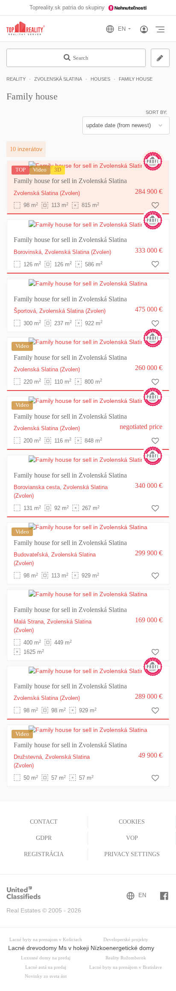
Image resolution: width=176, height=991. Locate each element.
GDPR (44, 838)
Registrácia (44, 854)
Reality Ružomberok (126, 958)
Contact (44, 822)
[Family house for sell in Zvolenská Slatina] (88, 165)
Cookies (132, 822)
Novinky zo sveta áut (46, 976)
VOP (132, 838)
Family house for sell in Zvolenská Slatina (70, 180)
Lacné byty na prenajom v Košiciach (45, 939)
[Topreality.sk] (25, 28)
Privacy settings (132, 854)
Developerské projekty (125, 939)
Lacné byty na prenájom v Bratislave (125, 967)
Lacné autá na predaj (45, 967)
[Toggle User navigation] (144, 30)
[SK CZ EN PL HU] (122, 29)
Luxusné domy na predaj (45, 958)
